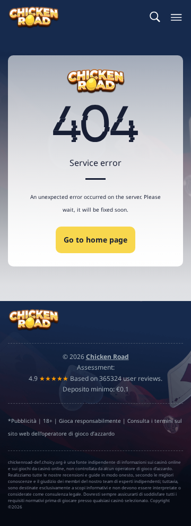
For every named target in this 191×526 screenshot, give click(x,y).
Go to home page (95, 240)
